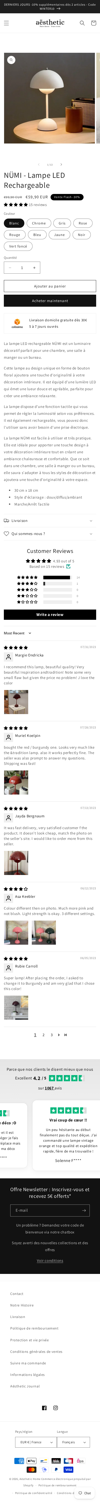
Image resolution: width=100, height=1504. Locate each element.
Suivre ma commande (28, 1363)
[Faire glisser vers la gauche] (38, 164)
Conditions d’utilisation (73, 1493)
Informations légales (27, 1374)
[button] (6, 23)
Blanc (14, 223)
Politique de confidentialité (33, 1493)
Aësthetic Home (30, 1479)
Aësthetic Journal (25, 1386)
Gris (62, 223)
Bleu (37, 234)
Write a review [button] (49, 614)
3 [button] (52, 1034)
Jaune (59, 234)
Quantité (10, 257)
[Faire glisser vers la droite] (61, 164)
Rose (83, 223)
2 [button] (44, 1034)
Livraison (17, 1316)
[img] (16, 647)
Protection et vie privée (29, 1340)
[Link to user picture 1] (16, 702)
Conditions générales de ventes (36, 1351)
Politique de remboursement (34, 1328)
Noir (81, 234)
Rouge (14, 234)
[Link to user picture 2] (44, 932)
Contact (16, 1293)
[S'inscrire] (83, 1210)
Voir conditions (50, 1260)
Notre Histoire (22, 1305)
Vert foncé (18, 246)
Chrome (39, 223)
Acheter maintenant (50, 300)
